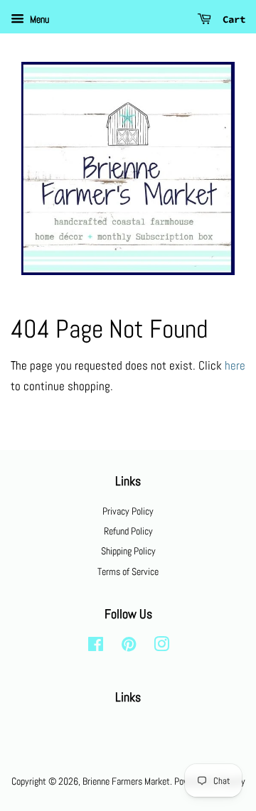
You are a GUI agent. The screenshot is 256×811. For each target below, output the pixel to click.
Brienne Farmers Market (126, 781)
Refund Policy (128, 531)
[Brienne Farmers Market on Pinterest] (129, 646)
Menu (38, 19)
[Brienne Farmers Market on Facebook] (95, 646)
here (235, 365)
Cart (231, 19)
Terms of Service (128, 571)
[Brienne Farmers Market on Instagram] (161, 646)
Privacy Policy (128, 511)
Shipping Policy (128, 550)
